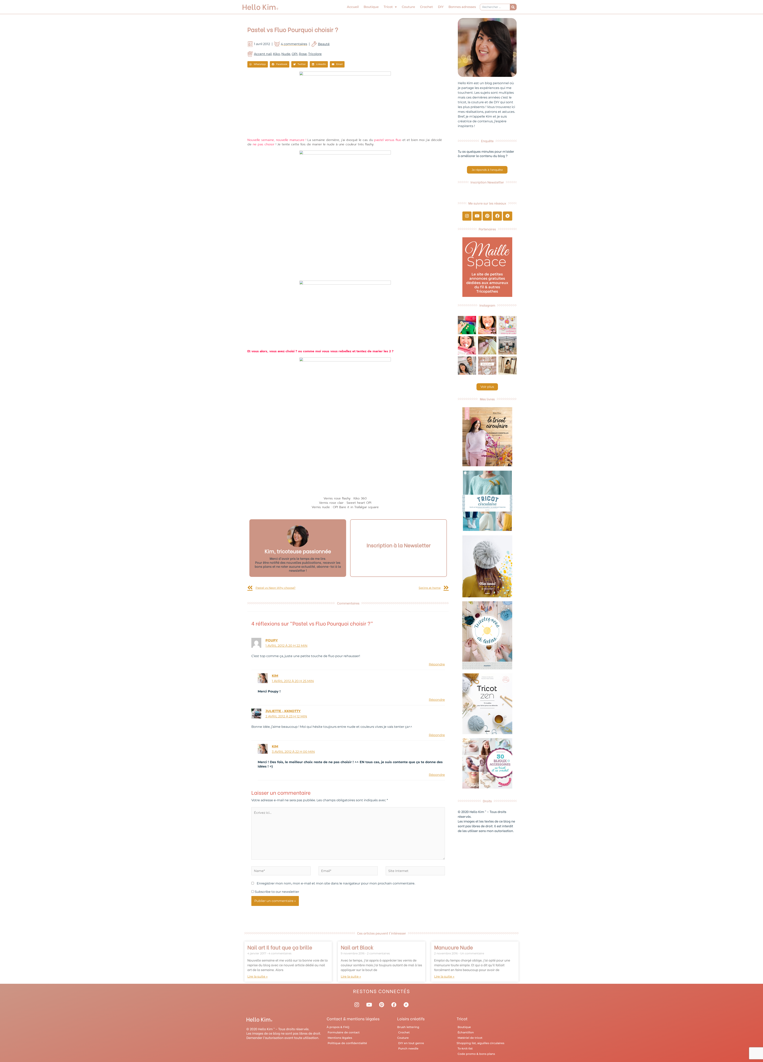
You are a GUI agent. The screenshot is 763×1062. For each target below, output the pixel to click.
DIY (440, 7)
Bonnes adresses (462, 7)
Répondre (437, 664)
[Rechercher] (513, 7)
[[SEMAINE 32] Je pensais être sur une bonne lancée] (487, 345)
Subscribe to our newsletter (276, 892)
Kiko (276, 54)
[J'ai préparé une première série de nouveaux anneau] (507, 325)
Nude (285, 54)
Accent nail (263, 54)
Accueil (353, 7)
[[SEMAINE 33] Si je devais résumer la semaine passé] (467, 325)
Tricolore (315, 54)
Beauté (324, 44)
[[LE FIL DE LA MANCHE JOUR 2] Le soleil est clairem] (507, 345)
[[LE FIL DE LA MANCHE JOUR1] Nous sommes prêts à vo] (467, 365)
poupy (271, 640)
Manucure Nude (453, 947)
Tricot (388, 7)
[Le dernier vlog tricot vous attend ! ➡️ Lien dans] (487, 325)
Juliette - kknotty (283, 711)
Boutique (371, 7)
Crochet (426, 7)
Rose (303, 54)
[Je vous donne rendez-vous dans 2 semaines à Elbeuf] (487, 365)
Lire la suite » (257, 976)
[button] (257, 64)
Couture (408, 7)
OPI (294, 54)
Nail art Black (357, 947)
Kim (275, 676)
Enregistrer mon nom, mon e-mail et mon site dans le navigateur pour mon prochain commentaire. (336, 883)
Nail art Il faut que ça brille (279, 947)
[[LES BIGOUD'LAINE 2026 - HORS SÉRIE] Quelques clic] (507, 365)
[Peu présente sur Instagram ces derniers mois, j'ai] (467, 345)
